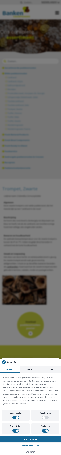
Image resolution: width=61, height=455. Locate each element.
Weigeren (30, 452)
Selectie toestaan (30, 445)
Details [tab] (30, 369)
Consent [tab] (10, 369)
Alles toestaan (30, 439)
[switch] (15, 417)
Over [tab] (51, 369)
